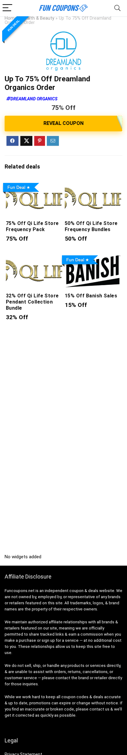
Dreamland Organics (33, 98)
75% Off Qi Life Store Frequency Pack (32, 226)
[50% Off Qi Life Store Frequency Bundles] (93, 185)
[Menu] (7, 8)
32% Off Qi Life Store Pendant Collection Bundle (32, 302)
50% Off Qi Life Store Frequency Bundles (91, 226)
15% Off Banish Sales (91, 296)
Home (11, 18)
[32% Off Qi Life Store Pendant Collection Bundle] (34, 257)
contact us (99, 709)
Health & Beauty (38, 18)
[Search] (117, 8)
